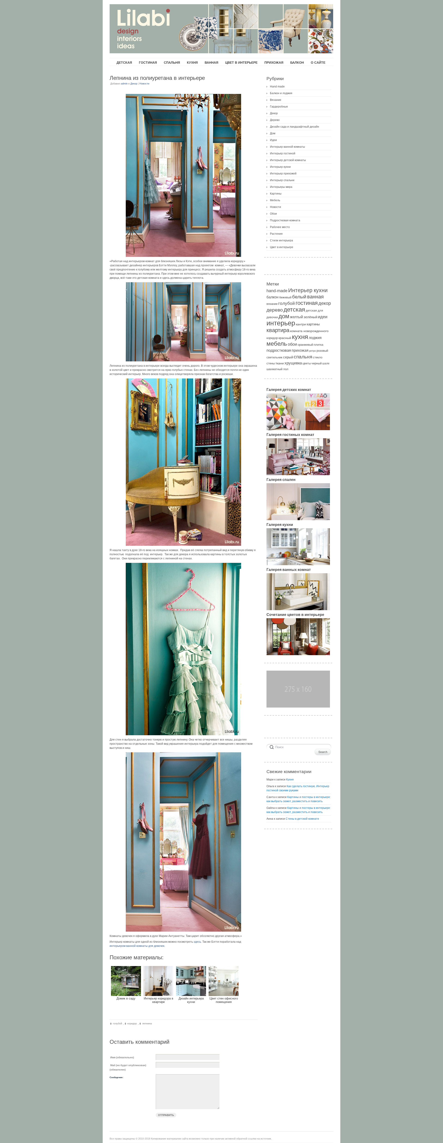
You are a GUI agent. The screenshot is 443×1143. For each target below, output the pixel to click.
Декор (133, 83)
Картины (275, 193)
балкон (272, 297)
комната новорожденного (309, 331)
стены (270, 363)
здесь (197, 941)
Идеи (273, 140)
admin (124, 83)
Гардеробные (279, 106)
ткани (279, 363)
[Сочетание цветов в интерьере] (298, 654)
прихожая (300, 350)
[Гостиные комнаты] (298, 474)
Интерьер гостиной (282, 153)
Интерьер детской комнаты (288, 160)
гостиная (307, 303)
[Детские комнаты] (298, 429)
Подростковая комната (285, 220)
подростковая (278, 350)
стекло (317, 357)
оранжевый (305, 344)
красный (284, 338)
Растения (276, 233)
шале (325, 363)
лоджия (315, 338)
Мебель (275, 200)
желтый (296, 317)
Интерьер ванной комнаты (287, 146)
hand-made (276, 290)
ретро (312, 350)
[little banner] (298, 706)
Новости (144, 83)
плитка (318, 344)
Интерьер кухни (280, 166)
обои (292, 344)
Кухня (290, 779)
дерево (274, 309)
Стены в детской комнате (302, 818)
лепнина (147, 1023)
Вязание (275, 100)
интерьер (280, 323)
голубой (117, 1023)
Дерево (275, 120)
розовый (322, 350)
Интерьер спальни (282, 180)
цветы (306, 363)
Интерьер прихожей (283, 173)
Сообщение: (116, 1077)
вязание (272, 304)
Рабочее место (280, 227)
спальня (303, 356)
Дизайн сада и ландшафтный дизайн (294, 126)
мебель (276, 343)
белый (299, 296)
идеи (322, 317)
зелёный (310, 317)
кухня (300, 336)
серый (288, 357)
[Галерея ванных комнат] (298, 609)
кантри (301, 324)
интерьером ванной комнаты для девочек (137, 946)
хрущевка (293, 363)
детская (294, 309)
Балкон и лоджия (281, 93)
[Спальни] (298, 519)
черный (316, 363)
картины (313, 324)
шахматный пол (277, 369)
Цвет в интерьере (281, 247)
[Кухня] (298, 564)
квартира (277, 330)
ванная (315, 297)
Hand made (277, 86)
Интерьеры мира (281, 187)
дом (283, 316)
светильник (274, 357)
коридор (132, 1023)
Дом (272, 133)
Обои (273, 213)
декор (324, 303)
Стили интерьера (281, 240)
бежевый (285, 297)
